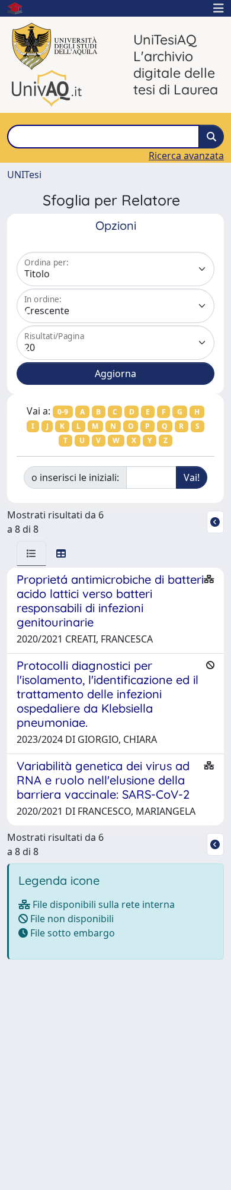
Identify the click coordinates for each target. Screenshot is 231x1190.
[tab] (31, 553)
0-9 (62, 412)
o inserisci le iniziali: (75, 477)
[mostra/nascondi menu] (218, 8)
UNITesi (24, 174)
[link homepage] (19, 8)
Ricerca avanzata (186, 155)
